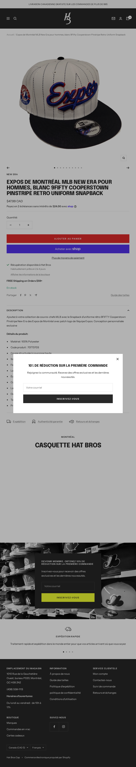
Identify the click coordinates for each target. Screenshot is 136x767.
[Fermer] (117, 359)
